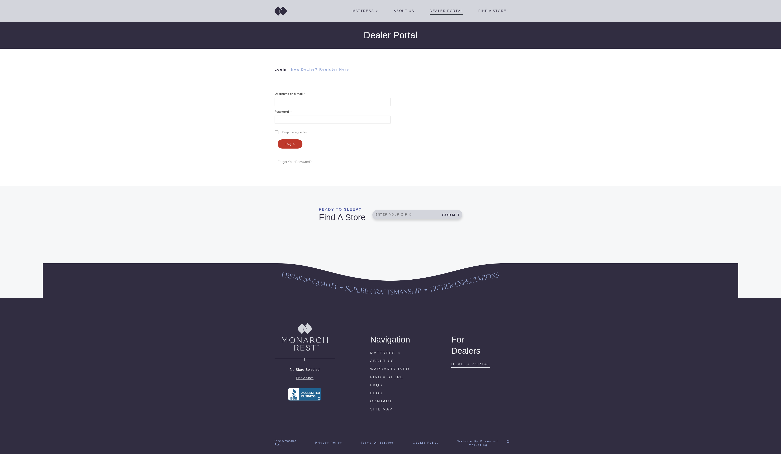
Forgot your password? (295, 162)
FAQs (376, 385)
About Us (404, 11)
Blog (376, 393)
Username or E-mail (290, 93)
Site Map (381, 409)
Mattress (363, 11)
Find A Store (492, 11)
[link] (305, 394)
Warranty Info (389, 369)
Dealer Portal (446, 11)
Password (283, 111)
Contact (381, 401)
